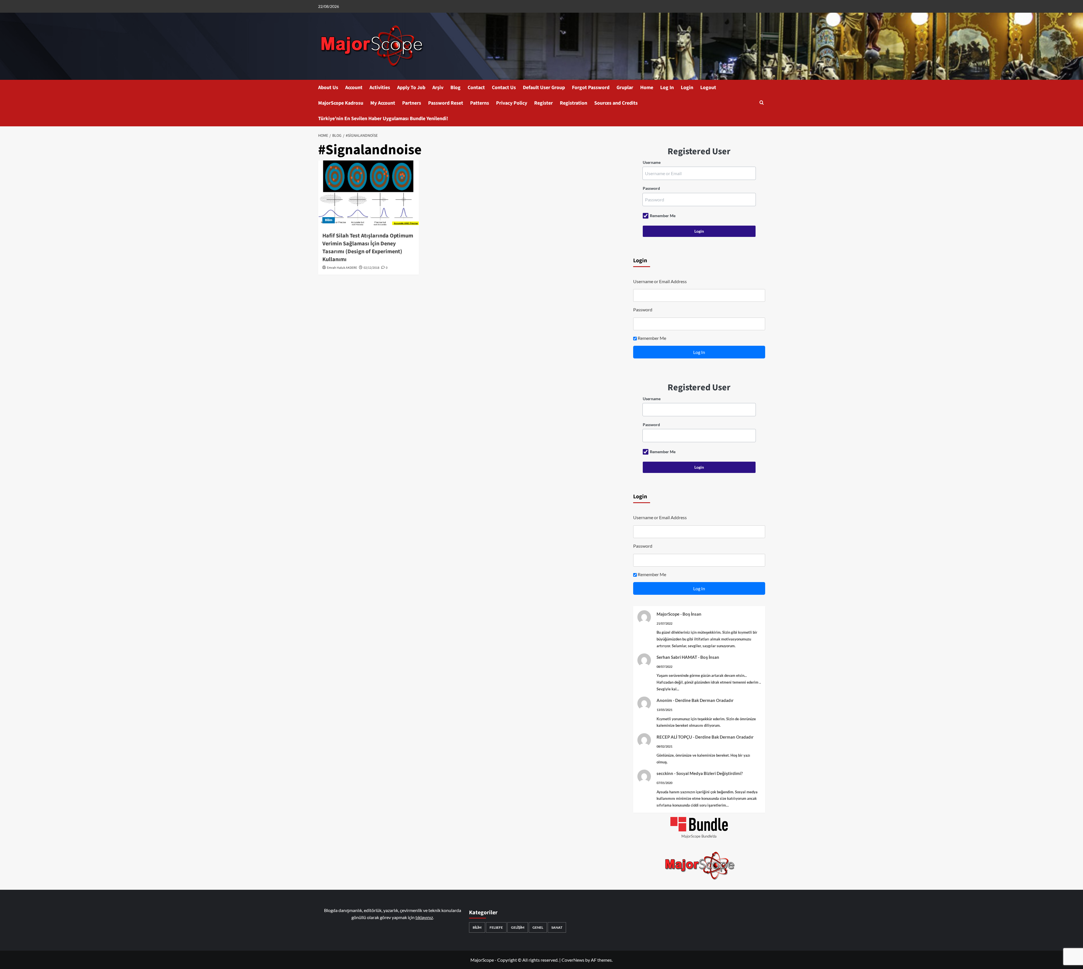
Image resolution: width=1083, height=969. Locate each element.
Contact (476, 87)
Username (652, 162)
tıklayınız (424, 917)
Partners (411, 103)
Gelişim (517, 927)
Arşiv (437, 87)
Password (651, 188)
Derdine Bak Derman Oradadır (704, 700)
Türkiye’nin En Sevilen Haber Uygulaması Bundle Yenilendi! (383, 118)
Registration (573, 103)
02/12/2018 (371, 267)
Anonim (664, 700)
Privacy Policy (511, 103)
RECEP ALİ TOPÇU (674, 736)
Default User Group (544, 87)
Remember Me (662, 215)
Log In (667, 87)
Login (687, 87)
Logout (708, 87)
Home (646, 87)
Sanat (556, 927)
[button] (761, 103)
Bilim (328, 220)
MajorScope (668, 613)
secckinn (665, 773)
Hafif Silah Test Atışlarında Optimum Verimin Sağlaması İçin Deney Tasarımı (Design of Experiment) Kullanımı (367, 247)
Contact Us (504, 87)
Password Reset (445, 103)
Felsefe (496, 927)
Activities (379, 87)
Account (353, 87)
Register (543, 103)
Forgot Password (590, 87)
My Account (382, 103)
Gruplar (625, 87)
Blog (455, 87)
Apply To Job (411, 87)
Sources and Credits (616, 103)
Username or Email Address (660, 281)
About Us (328, 87)
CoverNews (573, 960)
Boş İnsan (692, 613)
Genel (537, 927)
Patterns (479, 103)
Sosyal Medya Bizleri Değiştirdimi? (709, 773)
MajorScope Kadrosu (340, 103)
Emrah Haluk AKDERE (342, 267)
